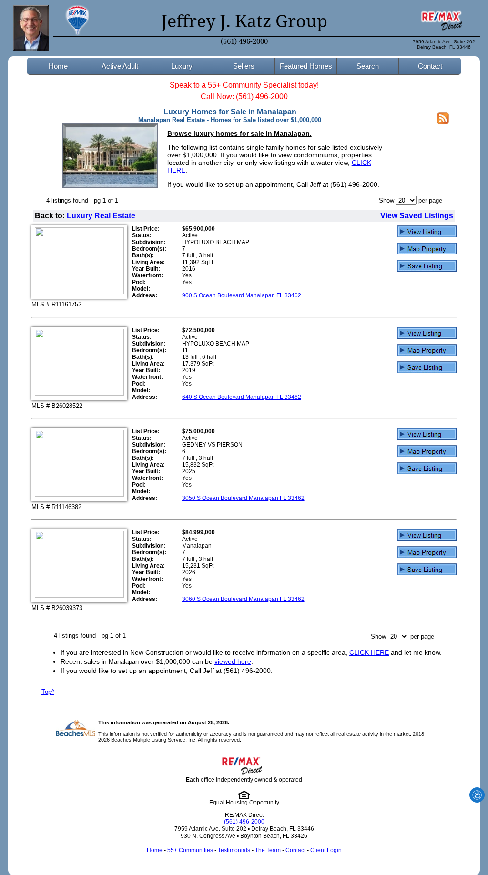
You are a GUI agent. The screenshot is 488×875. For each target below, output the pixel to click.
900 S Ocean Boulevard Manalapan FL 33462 (241, 295)
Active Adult (120, 66)
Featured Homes (306, 66)
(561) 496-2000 (244, 41)
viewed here (232, 661)
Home (58, 66)
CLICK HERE (369, 652)
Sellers (243, 66)
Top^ (47, 691)
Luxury (182, 66)
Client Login (326, 850)
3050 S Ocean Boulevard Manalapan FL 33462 (243, 498)
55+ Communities (190, 850)
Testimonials (234, 850)
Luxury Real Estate (101, 216)
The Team (268, 850)
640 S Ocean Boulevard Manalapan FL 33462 (241, 397)
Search (367, 66)
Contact (430, 66)
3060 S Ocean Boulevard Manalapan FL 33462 (243, 599)
